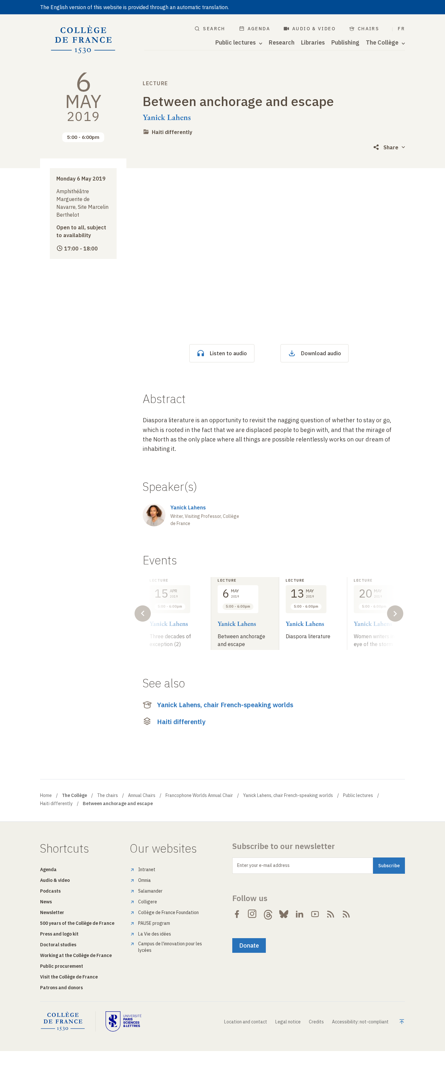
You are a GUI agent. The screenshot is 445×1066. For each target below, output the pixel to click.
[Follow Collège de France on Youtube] (315, 914)
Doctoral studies (58, 945)
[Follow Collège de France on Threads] (268, 914)
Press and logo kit (59, 934)
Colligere (147, 902)
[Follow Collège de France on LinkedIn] (299, 914)
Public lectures (358, 795)
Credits (316, 1022)
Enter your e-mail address (263, 865)
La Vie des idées (154, 934)
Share (390, 147)
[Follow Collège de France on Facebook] (236, 914)
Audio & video (314, 29)
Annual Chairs (141, 795)
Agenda (259, 29)
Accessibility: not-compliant (360, 1022)
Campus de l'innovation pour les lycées (170, 947)
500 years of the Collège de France (77, 923)
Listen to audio (228, 353)
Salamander (150, 891)
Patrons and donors (61, 988)
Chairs (368, 29)
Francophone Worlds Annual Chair (199, 795)
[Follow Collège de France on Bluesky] (283, 914)
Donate (249, 945)
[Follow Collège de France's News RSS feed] (330, 914)
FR (401, 29)
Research (281, 42)
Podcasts (50, 891)
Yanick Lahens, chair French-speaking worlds (225, 704)
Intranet (146, 869)
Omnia (144, 880)
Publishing (345, 42)
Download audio (321, 353)
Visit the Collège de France (69, 977)
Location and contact (245, 1022)
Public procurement (61, 966)
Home (46, 795)
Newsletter (52, 912)
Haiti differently (172, 132)
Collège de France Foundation (168, 912)
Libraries (313, 42)
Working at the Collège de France (76, 955)
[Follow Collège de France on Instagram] (252, 914)
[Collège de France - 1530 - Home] (83, 39)
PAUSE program (154, 923)
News (46, 902)
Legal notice (288, 1022)
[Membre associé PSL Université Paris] (123, 1021)
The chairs (107, 795)
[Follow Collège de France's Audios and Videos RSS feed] (346, 914)
